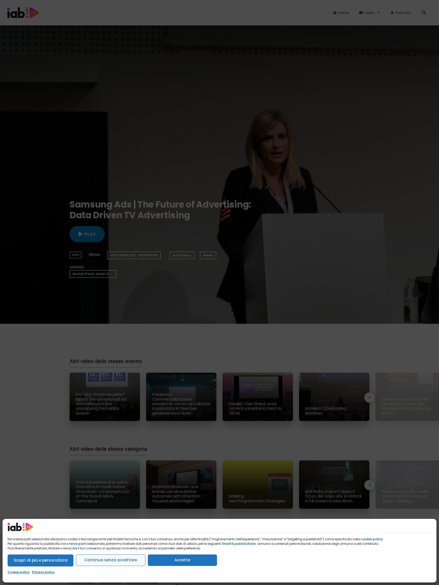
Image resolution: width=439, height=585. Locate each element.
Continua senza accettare (110, 560)
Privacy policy (43, 572)
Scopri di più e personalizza (41, 560)
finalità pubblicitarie (239, 544)
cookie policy (372, 539)
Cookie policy (18, 572)
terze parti (77, 544)
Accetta (182, 560)
